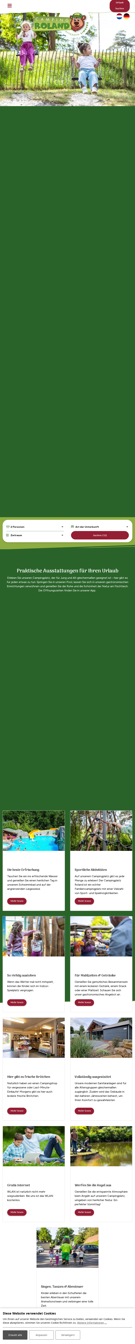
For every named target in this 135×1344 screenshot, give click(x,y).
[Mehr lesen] (34, 831)
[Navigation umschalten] (9, 5)
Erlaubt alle (15, 1335)
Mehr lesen (17, 901)
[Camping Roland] (62, 20)
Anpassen (41, 1335)
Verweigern (68, 1335)
